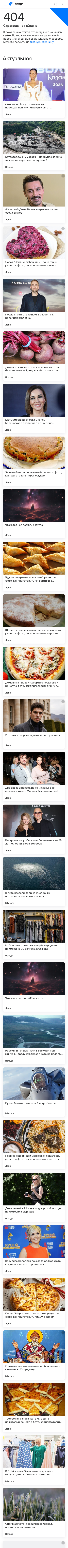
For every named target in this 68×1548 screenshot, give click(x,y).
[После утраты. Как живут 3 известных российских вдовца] (34, 303)
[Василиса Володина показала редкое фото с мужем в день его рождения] (34, 1249)
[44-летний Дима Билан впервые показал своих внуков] (34, 198)
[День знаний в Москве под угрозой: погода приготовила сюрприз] (34, 1197)
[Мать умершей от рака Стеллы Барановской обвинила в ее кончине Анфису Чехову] (34, 408)
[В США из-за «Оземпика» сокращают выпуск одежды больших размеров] (34, 1460)
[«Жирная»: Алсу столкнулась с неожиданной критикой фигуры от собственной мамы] (34, 93)
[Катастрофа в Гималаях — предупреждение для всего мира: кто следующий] (34, 145)
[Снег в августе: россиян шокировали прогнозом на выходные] (34, 1512)
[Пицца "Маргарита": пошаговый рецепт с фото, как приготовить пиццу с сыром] (34, 1302)
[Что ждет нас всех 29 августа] (34, 513)
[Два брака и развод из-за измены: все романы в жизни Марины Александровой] (34, 776)
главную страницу (42, 42)
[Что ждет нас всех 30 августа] (34, 987)
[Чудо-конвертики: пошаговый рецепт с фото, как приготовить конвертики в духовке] (34, 566)
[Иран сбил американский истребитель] (34, 1092)
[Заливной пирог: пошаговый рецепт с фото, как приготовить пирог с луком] (34, 461)
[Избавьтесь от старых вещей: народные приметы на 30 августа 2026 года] (34, 934)
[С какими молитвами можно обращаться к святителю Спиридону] (34, 1355)
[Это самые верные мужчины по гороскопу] (34, 724)
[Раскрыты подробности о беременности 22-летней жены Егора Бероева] (34, 829)
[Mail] (11, 4)
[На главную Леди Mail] (18, 4)
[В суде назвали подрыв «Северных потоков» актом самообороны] (34, 881)
